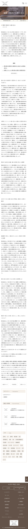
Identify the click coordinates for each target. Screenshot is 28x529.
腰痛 (21, 453)
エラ (8, 436)
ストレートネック (11, 442)
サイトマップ (21, 517)
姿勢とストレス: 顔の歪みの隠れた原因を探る (14, 70)
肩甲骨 (11, 436)
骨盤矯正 (7, 451)
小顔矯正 (18, 451)
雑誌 (10, 439)
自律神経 (4, 448)
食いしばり (13, 453)
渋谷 (13, 439)
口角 (19, 436)
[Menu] (25, 3)
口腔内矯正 (13, 448)
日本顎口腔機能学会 (19, 439)
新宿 (22, 451)
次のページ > (23, 384)
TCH (8, 448)
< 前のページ (5, 384)
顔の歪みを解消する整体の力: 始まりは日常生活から (14, 67)
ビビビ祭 (10, 445)
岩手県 (4, 436)
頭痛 (17, 456)
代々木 (21, 445)
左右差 (17, 453)
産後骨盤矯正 (13, 451)
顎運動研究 (18, 442)
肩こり (14, 456)
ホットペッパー (16, 445)
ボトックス (18, 448)
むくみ (4, 459)
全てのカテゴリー (7, 394)
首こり (10, 456)
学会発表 (4, 442)
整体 (4, 453)
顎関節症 (7, 453)
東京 (4, 451)
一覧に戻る (14, 384)
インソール (5, 456)
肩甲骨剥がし (5, 439)
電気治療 (15, 436)
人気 (22, 448)
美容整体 (5, 397)
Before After (5, 445)
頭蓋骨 (21, 456)
